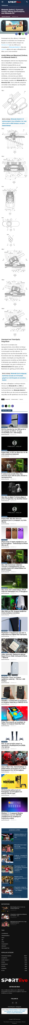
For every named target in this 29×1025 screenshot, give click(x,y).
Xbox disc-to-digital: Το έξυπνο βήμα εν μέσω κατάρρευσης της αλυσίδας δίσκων (14, 498)
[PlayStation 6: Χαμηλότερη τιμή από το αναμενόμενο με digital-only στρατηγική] (14, 624)
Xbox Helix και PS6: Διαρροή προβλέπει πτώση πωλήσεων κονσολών (13, 612)
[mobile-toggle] (2, 2)
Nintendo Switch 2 (14, 47)
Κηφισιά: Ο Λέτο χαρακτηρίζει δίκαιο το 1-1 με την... (20, 878)
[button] (27, 2)
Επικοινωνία (12, 1021)
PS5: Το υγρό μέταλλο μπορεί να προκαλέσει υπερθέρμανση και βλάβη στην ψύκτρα (13, 745)
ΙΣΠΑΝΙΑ (3, 851)
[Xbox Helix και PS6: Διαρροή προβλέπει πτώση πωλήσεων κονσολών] (14, 602)
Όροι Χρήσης (18, 1021)
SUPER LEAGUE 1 (5, 872)
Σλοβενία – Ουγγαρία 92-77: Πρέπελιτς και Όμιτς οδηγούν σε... (20, 857)
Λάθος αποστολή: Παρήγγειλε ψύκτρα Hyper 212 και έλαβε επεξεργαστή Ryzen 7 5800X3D (14, 656)
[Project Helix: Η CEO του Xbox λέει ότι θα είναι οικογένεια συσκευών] (14, 444)
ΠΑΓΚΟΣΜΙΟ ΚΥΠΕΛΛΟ (6, 840)
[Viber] (26, 33)
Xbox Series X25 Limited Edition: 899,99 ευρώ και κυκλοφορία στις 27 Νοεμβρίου (14, 590)
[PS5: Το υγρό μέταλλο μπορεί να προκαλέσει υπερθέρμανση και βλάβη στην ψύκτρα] (14, 735)
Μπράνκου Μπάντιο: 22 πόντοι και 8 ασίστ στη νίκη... (20, 836)
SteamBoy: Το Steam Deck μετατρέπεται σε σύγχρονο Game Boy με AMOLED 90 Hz (14, 701)
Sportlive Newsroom (6, 16)
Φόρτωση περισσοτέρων (14, 897)
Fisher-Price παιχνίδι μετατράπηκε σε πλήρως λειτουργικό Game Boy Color (13, 723)
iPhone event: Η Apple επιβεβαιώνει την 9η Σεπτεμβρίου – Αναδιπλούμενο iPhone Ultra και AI (14, 543)
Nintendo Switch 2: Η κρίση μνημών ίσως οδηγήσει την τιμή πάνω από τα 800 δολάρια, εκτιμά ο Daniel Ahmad (15, 1011)
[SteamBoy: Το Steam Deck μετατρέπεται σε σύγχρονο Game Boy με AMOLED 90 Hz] (14, 692)
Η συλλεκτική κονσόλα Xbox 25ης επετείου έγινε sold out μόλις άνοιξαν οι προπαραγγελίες (14, 475)
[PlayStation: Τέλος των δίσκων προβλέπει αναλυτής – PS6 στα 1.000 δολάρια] (14, 669)
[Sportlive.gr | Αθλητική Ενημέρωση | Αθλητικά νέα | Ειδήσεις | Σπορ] (14, 980)
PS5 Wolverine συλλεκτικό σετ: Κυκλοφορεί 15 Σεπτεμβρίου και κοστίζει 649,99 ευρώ (11, 791)
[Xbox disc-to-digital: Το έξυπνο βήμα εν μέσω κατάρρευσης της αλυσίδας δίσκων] (14, 488)
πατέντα (3, 49)
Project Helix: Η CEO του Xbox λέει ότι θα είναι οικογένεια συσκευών (14, 453)
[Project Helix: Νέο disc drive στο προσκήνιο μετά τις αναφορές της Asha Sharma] (14, 510)
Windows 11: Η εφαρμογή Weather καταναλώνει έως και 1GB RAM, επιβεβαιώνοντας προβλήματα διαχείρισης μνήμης (12, 815)
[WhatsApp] (23, 33)
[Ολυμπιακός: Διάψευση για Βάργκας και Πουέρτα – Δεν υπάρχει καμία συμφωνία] (7, 890)
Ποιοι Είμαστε (6, 1021)
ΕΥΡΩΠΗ (3, 862)
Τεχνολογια (5, 5)
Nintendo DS (5, 45)
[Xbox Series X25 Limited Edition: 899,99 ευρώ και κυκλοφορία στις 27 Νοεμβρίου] (14, 581)
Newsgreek (18, 1006)
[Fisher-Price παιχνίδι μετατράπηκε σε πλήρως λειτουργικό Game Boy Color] (14, 713)
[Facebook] (16, 33)
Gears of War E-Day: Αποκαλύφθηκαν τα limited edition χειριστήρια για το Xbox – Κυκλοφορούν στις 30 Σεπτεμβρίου (14, 768)
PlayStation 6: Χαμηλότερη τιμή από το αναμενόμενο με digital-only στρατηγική (14, 633)
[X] (19, 33)
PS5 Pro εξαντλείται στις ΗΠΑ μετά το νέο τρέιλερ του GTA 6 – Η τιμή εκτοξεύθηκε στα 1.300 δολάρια (13, 430)
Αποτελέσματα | (12, 1006)
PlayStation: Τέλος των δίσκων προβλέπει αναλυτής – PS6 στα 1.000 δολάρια (13, 679)
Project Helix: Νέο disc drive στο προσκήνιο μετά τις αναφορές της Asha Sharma (13, 520)
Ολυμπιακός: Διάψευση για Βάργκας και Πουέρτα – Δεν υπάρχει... (20, 889)
